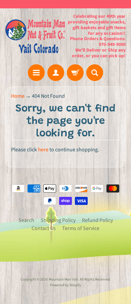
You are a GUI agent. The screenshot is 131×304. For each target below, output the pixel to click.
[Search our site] (94, 72)
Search (26, 220)
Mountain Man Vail (63, 279)
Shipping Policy (58, 220)
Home (18, 96)
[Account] (55, 72)
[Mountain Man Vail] (35, 36)
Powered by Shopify (65, 285)
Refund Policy (97, 220)
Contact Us (44, 228)
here (43, 149)
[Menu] (36, 72)
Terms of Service (80, 228)
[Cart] (75, 72)
